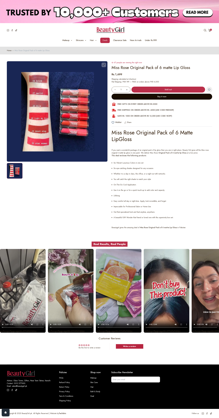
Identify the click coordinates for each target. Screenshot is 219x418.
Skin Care (94, 382)
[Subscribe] (157, 379)
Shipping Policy (65, 400)
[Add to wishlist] (209, 90)
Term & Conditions (66, 396)
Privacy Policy (64, 391)
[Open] (5, 412)
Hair (92, 387)
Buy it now (162, 96)
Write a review (129, 346)
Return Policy (64, 387)
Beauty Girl (186, 150)
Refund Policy (64, 382)
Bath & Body (95, 391)
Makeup (93, 378)
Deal (92, 396)
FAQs (61, 378)
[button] (209, 30)
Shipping (115, 79)
